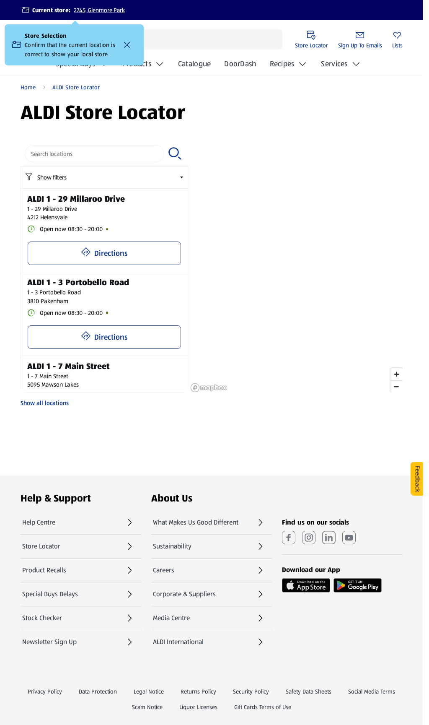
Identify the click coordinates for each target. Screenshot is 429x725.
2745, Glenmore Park (99, 10)
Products (136, 63)
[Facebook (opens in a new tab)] (288, 537)
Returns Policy (198, 691)
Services (334, 63)
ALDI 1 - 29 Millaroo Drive (76, 199)
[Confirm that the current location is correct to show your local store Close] (127, 45)
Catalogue (194, 66)
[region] (296, 266)
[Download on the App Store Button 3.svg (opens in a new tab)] (306, 585)
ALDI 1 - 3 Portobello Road (78, 282)
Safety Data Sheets (308, 691)
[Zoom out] (396, 386)
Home (28, 87)
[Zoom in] (396, 374)
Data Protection (98, 691)
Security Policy (251, 691)
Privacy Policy (45, 691)
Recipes (282, 63)
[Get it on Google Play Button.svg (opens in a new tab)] (357, 585)
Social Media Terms (371, 691)
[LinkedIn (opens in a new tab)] (329, 537)
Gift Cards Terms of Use (262, 707)
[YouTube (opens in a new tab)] (349, 537)
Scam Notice (147, 707)
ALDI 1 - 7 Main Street (68, 366)
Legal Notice (149, 691)
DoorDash (240, 66)
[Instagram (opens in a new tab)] (308, 537)
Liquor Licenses (198, 707)
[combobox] (95, 153)
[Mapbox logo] (208, 387)
